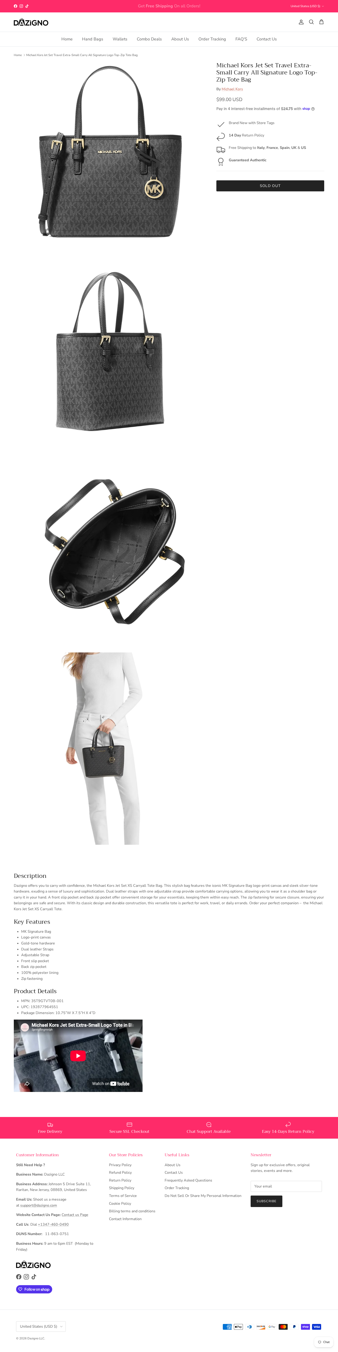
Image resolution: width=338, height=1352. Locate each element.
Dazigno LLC (35, 1338)
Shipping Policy (121, 1187)
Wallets (120, 39)
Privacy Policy (120, 1165)
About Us (180, 39)
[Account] (300, 22)
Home (67, 39)
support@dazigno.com (38, 1205)
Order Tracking (212, 39)
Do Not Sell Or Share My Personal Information (203, 1195)
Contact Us (267, 39)
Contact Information (125, 1219)
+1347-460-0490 (53, 1224)
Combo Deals (149, 39)
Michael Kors (232, 88)
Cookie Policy (120, 1203)
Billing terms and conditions (132, 1211)
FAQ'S (241, 39)
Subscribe (266, 1201)
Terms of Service (123, 1195)
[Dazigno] (31, 22)
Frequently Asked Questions (188, 1180)
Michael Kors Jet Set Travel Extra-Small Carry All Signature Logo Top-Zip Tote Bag (82, 55)
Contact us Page (75, 1214)
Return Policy (120, 1180)
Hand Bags (92, 39)
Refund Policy (120, 1172)
